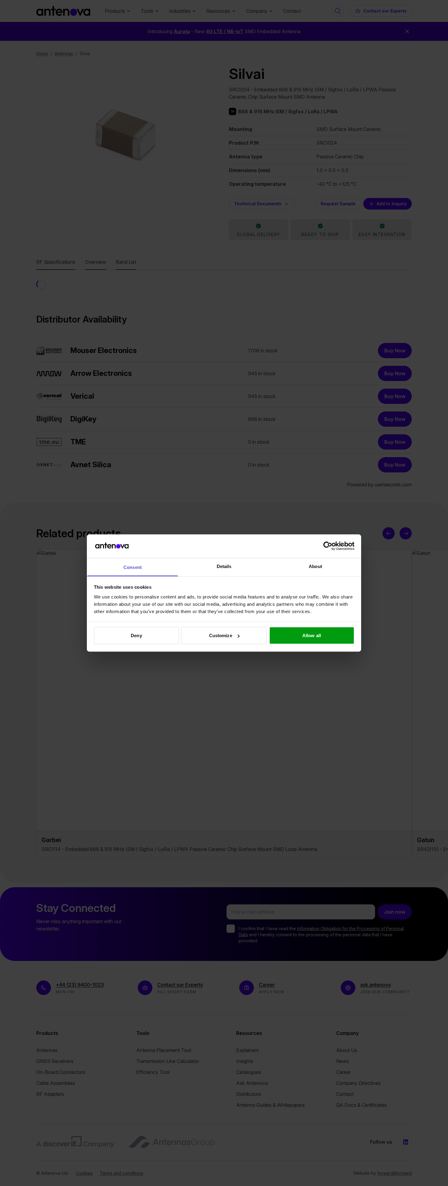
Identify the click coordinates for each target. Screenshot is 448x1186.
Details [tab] (224, 566)
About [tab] (315, 566)
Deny (136, 635)
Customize (220, 635)
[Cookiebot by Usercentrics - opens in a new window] (327, 546)
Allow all (311, 635)
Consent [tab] (132, 567)
